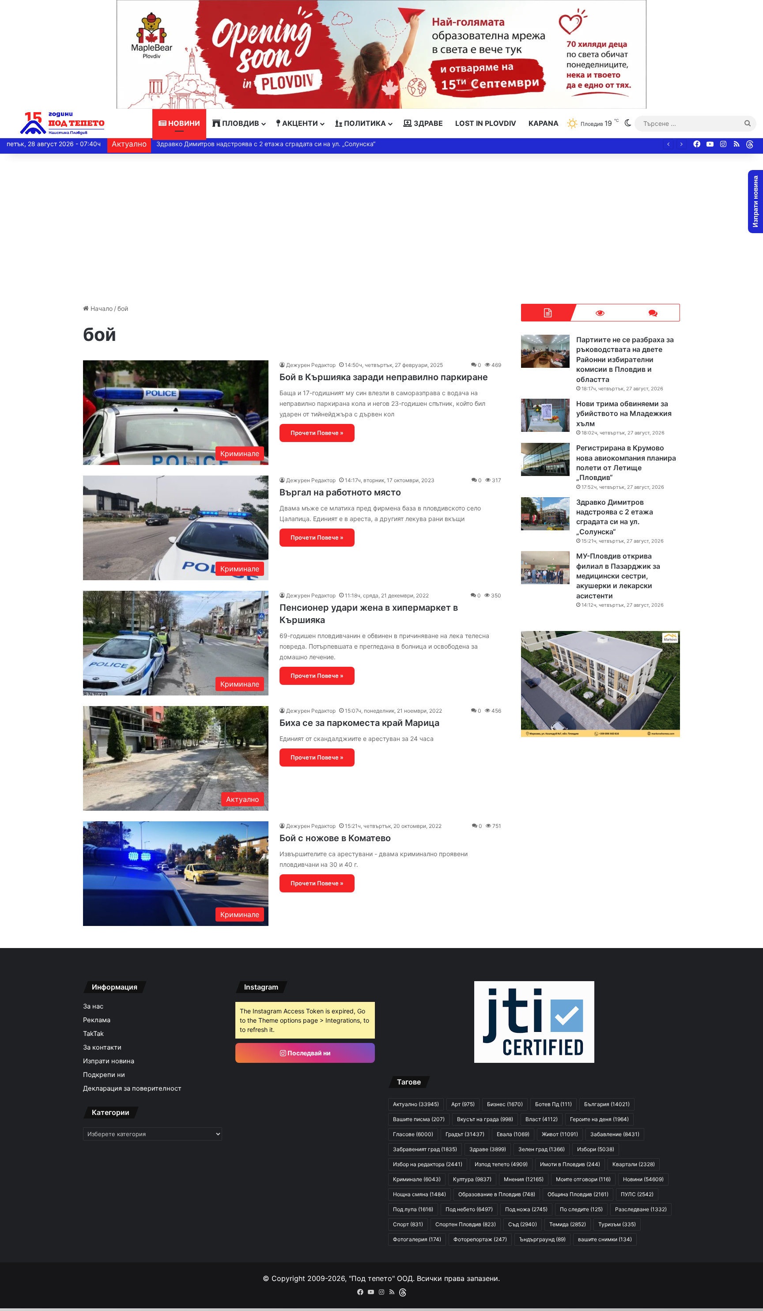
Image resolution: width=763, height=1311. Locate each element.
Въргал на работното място (340, 492)
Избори (595, 1149)
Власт (541, 1119)
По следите (581, 1209)
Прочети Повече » (317, 432)
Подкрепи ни (104, 1075)
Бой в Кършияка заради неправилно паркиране (384, 377)
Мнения (524, 1179)
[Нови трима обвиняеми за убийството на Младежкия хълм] (545, 415)
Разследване (641, 1209)
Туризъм (617, 1224)
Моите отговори (583, 1179)
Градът (465, 1134)
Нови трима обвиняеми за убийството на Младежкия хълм (624, 413)
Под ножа (526, 1209)
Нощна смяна (419, 1194)
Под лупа (413, 1209)
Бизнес (505, 1104)
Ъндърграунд (542, 1239)
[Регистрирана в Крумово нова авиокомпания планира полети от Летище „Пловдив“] (545, 459)
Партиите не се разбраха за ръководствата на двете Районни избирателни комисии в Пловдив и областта (625, 359)
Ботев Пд (553, 1104)
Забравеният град (425, 1149)
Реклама (96, 1020)
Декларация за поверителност (132, 1088)
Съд (522, 1224)
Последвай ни (308, 1053)
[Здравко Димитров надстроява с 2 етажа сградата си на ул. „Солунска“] (545, 513)
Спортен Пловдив (465, 1224)
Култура (472, 1179)
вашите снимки (605, 1239)
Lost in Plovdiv (485, 123)
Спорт (408, 1224)
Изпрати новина (108, 1061)
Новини (183, 123)
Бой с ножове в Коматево (335, 838)
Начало (101, 308)
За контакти (102, 1047)
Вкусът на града (485, 1119)
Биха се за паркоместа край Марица (359, 723)
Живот (560, 1134)
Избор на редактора (427, 1164)
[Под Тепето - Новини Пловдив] (62, 123)
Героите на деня (599, 1119)
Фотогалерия (417, 1239)
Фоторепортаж (480, 1239)
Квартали (633, 1164)
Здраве (427, 123)
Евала (513, 1134)
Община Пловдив (578, 1194)
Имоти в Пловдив (570, 1164)
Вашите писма (419, 1119)
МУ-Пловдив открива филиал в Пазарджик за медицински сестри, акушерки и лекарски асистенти (618, 576)
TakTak (93, 1034)
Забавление (614, 1134)
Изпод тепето (501, 1164)
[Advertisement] (381, 229)
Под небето (469, 1209)
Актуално (416, 1104)
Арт (463, 1104)
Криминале (417, 1179)
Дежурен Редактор (311, 365)
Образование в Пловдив (496, 1194)
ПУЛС (637, 1194)
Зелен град (541, 1149)
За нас (93, 1006)
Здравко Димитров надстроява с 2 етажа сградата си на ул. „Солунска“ (264, 143)
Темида (567, 1224)
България (607, 1104)
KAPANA (544, 123)
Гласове (413, 1134)
